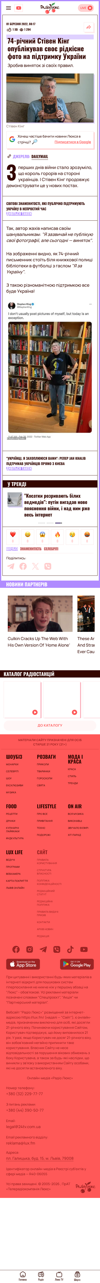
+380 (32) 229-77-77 (24, 1093)
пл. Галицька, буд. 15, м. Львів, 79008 (40, 1158)
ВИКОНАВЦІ (75, 821)
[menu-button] (8, 8)
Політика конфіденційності (49, 882)
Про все (42, 814)
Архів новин (45, 929)
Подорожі (43, 835)
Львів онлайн (15, 887)
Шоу (9, 778)
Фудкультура (15, 838)
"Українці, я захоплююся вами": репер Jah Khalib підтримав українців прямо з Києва (46, 461)
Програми (13, 866)
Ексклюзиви (14, 785)
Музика (11, 792)
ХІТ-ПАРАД (74, 835)
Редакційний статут (46, 892)
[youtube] (84, 949)
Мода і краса (75, 759)
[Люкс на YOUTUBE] (19, 8)
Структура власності (44, 871)
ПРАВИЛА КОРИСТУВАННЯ (47, 861)
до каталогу (50, 725)
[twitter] (35, 566)
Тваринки (43, 771)
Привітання (44, 821)
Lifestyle (46, 806)
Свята (41, 785)
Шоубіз (12, 549)
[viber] (47, 566)
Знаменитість (31, 549)
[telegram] (10, 566)
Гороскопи (44, 778)
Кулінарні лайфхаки (12, 829)
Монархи (12, 764)
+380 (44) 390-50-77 (25, 1110)
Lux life (14, 852)
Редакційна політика (45, 903)
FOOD (11, 806)
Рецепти (11, 814)
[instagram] (29, 949)
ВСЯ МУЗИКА (76, 814)
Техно (41, 828)
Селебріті (51, 549)
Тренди (73, 783)
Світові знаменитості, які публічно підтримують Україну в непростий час (45, 206)
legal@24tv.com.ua (23, 1126)
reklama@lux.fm (20, 1143)
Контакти (43, 922)
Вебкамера (13, 873)
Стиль (72, 776)
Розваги (46, 756)
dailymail (40, 156)
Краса (72, 769)
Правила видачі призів (47, 913)
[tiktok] (70, 949)
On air (75, 806)
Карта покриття (17, 880)
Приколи (43, 764)
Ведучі (10, 859)
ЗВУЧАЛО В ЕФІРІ (78, 828)
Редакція (43, 936)
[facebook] (23, 566)
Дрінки (10, 821)
